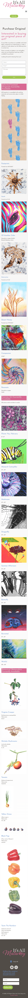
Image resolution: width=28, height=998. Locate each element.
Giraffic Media (14, 995)
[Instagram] (16, 967)
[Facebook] (12, 967)
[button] (26, 11)
